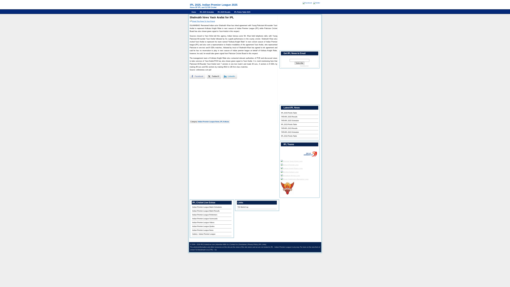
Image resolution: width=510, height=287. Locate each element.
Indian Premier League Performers (204, 215)
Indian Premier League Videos (203, 222)
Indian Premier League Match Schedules (207, 207)
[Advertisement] (233, 99)
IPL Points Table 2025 (242, 12)
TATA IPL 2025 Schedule (290, 121)
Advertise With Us (222, 244)
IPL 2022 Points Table (289, 136)
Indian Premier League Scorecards (205, 219)
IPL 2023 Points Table (289, 124)
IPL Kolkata (224, 122)
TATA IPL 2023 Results (289, 128)
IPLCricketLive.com (208, 244)
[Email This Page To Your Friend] (191, 21)
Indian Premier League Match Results (206, 211)
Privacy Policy (253, 244)
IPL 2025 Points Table (289, 113)
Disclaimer (243, 244)
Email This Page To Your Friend (203, 21)
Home (194, 12)
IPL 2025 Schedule (207, 12)
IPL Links (262, 244)
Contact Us (234, 244)
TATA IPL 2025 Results (289, 117)
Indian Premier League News (209, 122)
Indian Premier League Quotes (203, 226)
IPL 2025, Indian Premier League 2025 (213, 4)
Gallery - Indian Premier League (203, 234)
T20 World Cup (242, 207)
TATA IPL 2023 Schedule (290, 132)
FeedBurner (304, 66)
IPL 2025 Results (224, 12)
